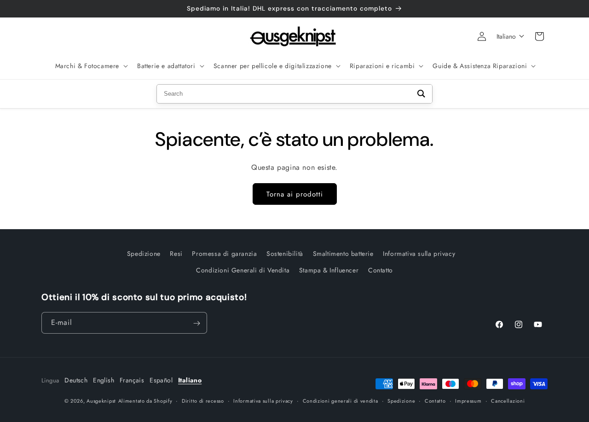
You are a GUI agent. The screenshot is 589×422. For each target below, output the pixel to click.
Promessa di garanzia (224, 253)
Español (161, 380)
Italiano (190, 380)
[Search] (421, 94)
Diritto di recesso (203, 400)
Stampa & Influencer (328, 269)
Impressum (468, 400)
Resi (176, 253)
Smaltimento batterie (343, 253)
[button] (91, 65)
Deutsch (75, 380)
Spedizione (144, 253)
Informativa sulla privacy (419, 253)
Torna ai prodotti (294, 194)
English (103, 380)
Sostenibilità (284, 253)
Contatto (380, 269)
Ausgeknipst (101, 401)
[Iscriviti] (196, 323)
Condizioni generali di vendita (340, 400)
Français (132, 380)
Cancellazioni (508, 400)
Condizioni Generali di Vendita (242, 269)
